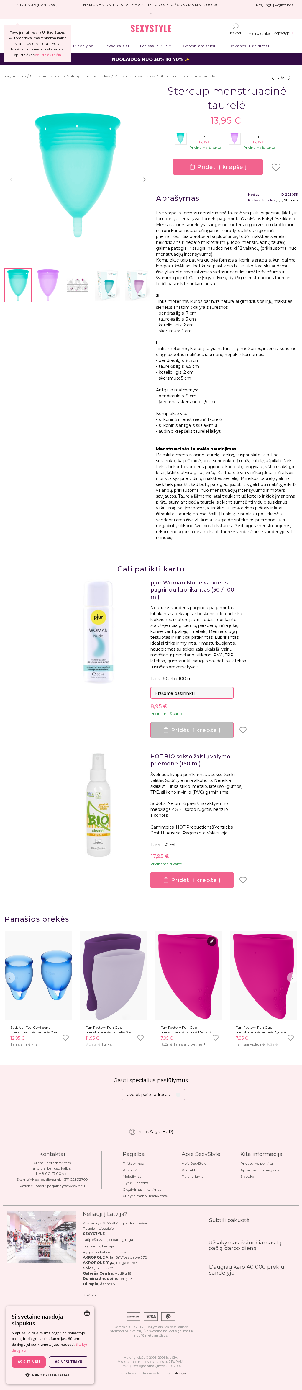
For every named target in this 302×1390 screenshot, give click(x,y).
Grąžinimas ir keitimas (142, 1189)
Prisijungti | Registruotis (274, 5)
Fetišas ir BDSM (156, 46)
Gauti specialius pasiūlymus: (151, 1080)
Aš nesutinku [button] (69, 1361)
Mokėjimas (132, 1176)
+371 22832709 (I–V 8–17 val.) (36, 5)
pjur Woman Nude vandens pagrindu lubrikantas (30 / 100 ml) (192, 589)
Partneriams (192, 1176)
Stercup (291, 200)
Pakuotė (130, 1170)
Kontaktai (190, 1170)
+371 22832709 (75, 1179)
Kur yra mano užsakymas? (146, 1196)
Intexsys (179, 1373)
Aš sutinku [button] (29, 1361)
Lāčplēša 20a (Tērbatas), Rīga (108, 1239)
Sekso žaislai (116, 46)
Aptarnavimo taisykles (259, 1170)
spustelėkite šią (48, 55)
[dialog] (50, 1345)
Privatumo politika (256, 1163)
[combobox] (87, 1313)
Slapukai (247, 1176)
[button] (10, 179)
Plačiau (89, 1295)
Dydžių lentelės (135, 1183)
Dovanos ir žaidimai (249, 46)
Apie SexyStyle (194, 1163)
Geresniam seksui (200, 46)
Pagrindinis (15, 76)
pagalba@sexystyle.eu (66, 1186)
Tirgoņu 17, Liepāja (98, 1246)
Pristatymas (133, 1163)
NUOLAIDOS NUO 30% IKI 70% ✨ (151, 59)
